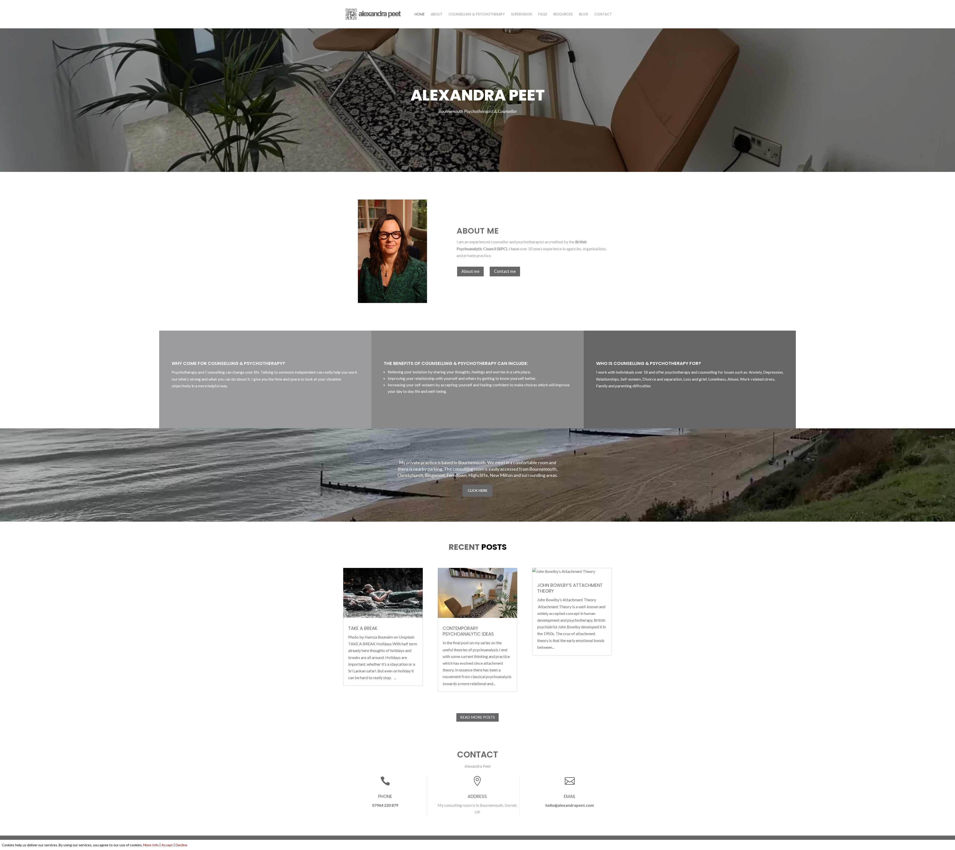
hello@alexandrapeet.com (569, 805)
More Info (151, 845)
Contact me (505, 271)
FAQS (542, 14)
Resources (563, 14)
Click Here (477, 490)
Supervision (521, 14)
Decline (181, 845)
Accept (167, 845)
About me (470, 271)
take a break (362, 628)
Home (420, 14)
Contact (603, 14)
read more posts (477, 717)
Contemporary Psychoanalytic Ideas (468, 631)
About (436, 14)
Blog (583, 14)
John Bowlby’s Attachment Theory (570, 588)
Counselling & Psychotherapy (477, 14)
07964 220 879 (385, 805)
